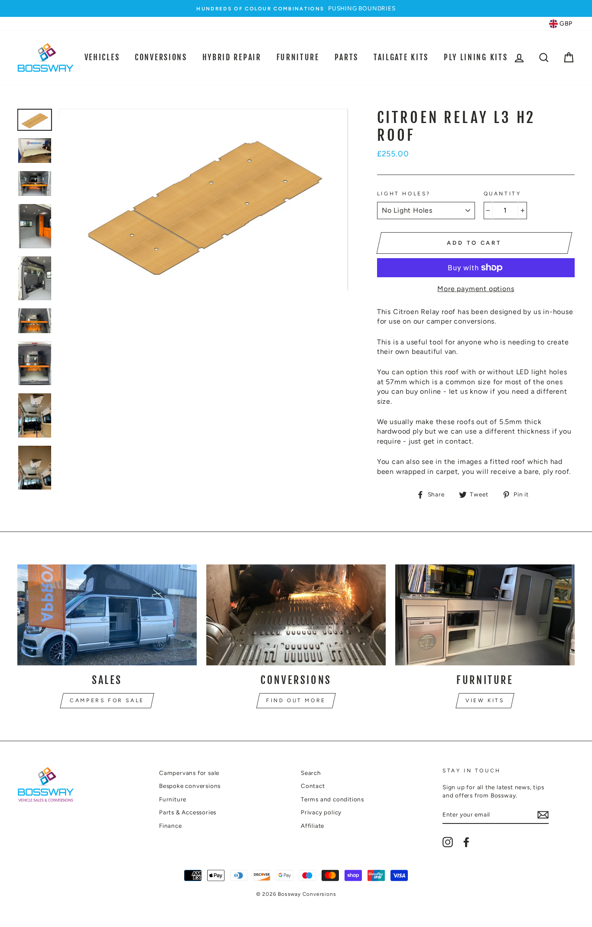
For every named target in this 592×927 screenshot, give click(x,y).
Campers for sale (107, 700)
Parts (347, 57)
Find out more (296, 700)
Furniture (297, 57)
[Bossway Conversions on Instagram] (447, 842)
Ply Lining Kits (476, 57)
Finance (170, 825)
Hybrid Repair (231, 57)
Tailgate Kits (401, 57)
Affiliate (312, 825)
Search (311, 772)
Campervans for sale (189, 772)
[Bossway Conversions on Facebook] (466, 842)
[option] (296, 8)
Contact (313, 785)
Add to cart (474, 243)
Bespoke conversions (190, 785)
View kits (484, 700)
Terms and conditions (332, 799)
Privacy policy (321, 812)
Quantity (502, 194)
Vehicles (102, 57)
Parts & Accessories (187, 812)
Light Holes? (404, 194)
